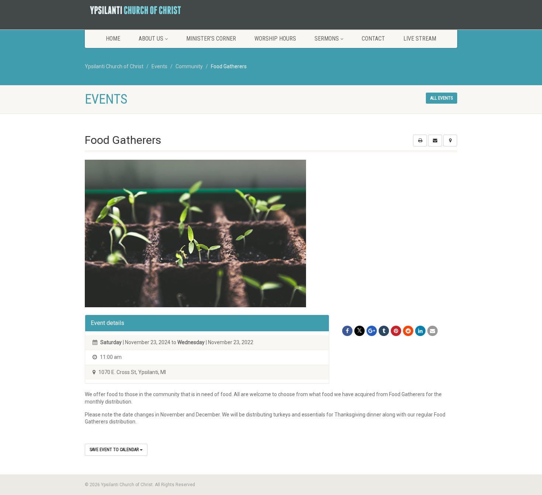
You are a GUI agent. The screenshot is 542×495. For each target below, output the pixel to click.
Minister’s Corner (211, 38)
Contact (373, 38)
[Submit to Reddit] (408, 331)
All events (441, 98)
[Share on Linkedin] (420, 331)
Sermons (327, 38)
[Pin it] (396, 331)
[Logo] (143, 10)
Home (113, 38)
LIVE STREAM (419, 38)
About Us (151, 38)
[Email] (432, 331)
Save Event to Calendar (115, 449)
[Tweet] (359, 331)
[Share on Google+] (371, 331)
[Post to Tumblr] (384, 331)
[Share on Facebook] (347, 331)
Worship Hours (275, 38)
